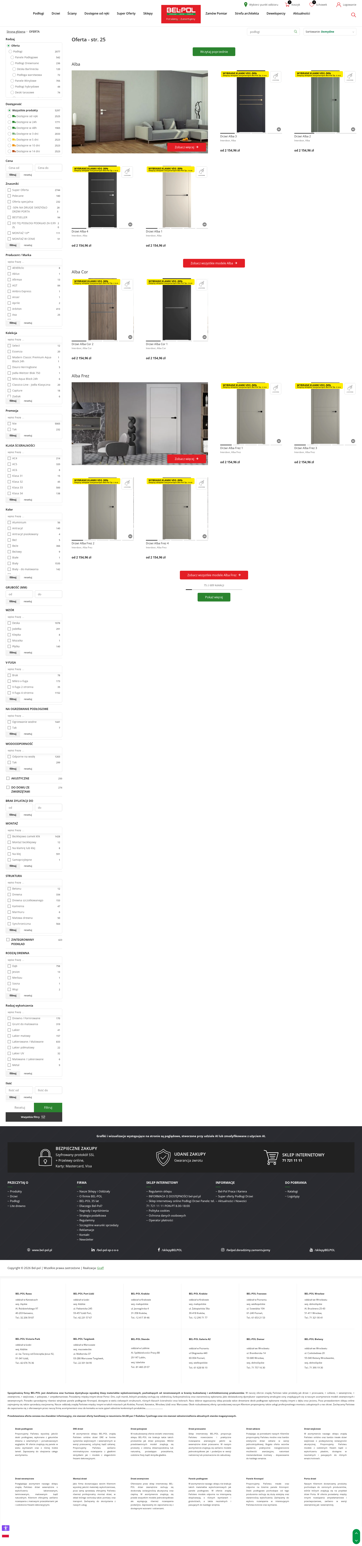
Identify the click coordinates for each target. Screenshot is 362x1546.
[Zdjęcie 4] (275, 133)
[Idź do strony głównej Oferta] (181, 14)
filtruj (12, 174)
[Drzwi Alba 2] (325, 101)
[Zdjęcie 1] (227, 133)
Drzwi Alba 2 (302, 136)
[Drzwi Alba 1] (177, 197)
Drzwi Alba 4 (80, 231)
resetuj (28, 174)
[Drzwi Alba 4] (103, 197)
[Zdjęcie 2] (243, 133)
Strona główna (16, 31)
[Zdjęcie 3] (259, 133)
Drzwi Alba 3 (228, 136)
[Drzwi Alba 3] (251, 101)
